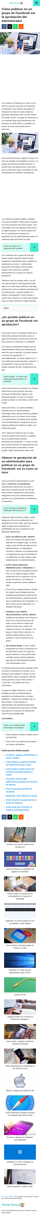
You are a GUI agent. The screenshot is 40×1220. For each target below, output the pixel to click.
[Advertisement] (20, 76)
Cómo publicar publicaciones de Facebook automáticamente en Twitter (20, 772)
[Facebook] (4, 26)
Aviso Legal (5, 1210)
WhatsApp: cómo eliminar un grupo (21, 796)
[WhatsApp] (15, 26)
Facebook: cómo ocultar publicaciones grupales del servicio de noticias (21, 782)
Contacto (34, 1210)
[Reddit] (21, 26)
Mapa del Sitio (6, 1212)
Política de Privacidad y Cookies (20, 1210)
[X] (9, 26)
